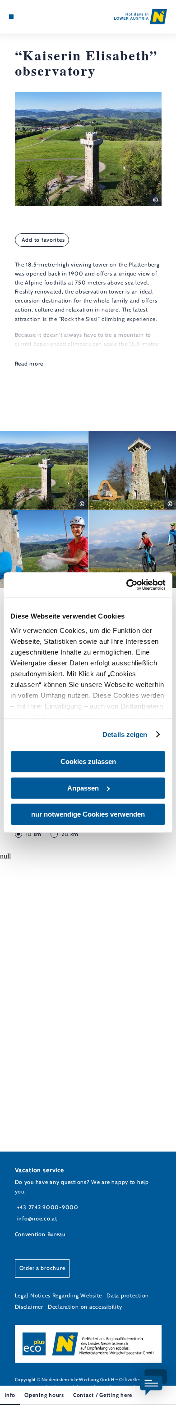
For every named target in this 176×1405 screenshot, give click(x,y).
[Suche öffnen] (39, 16)
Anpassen (83, 788)
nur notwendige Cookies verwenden (88, 814)
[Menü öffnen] (11, 16)
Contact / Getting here (102, 1394)
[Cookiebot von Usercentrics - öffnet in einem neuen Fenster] (127, 585)
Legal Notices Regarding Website (58, 1295)
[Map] (25, 16)
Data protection (128, 1295)
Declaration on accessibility (85, 1306)
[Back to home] (140, 16)
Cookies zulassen (88, 761)
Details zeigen (124, 734)
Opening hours (44, 1394)
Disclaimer (29, 1306)
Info (10, 1394)
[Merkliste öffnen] (32, 16)
